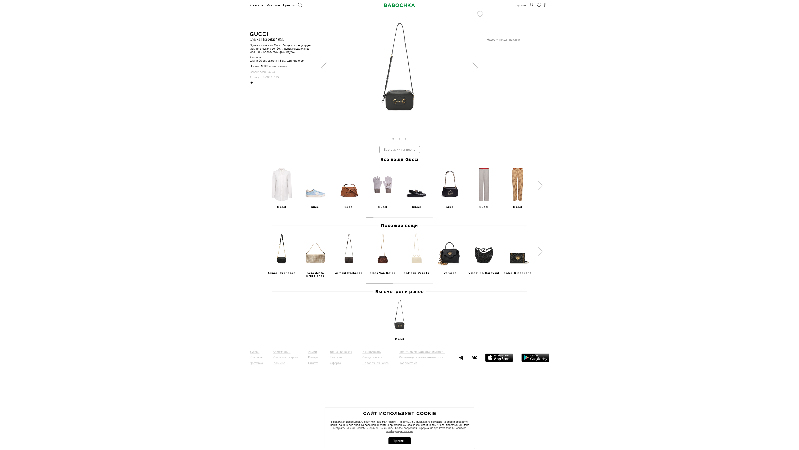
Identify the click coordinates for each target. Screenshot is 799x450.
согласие (436, 421)
